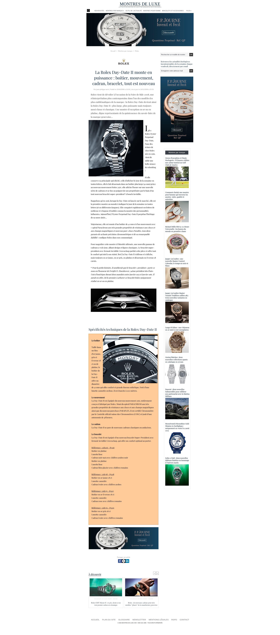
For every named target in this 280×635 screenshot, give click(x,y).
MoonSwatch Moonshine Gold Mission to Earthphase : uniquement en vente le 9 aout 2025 (177, 427)
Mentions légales (159, 620)
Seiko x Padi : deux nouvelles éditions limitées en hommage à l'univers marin (177, 460)
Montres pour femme (152, 11)
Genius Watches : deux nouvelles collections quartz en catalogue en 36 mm (176, 359)
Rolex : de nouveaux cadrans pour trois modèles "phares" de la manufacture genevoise (141, 604)
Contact (184, 620)
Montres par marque (125, 51)
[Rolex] (124, 61)
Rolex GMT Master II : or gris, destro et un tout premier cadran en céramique (106, 604)
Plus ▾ (188, 11)
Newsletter (139, 620)
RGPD (174, 620)
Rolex (137, 51)
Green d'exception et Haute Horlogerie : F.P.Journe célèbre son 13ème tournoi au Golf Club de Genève (177, 161)
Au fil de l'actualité (134, 11)
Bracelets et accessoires (173, 11)
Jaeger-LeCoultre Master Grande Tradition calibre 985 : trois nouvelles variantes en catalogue (177, 296)
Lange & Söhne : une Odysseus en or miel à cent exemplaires (177, 328)
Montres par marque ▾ (115, 11)
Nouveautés (99, 11)
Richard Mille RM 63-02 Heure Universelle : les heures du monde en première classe (177, 229)
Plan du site (109, 620)
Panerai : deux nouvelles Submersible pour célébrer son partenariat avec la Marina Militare (177, 392)
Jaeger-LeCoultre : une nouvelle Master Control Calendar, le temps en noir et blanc (176, 262)
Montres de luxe (140, 4)
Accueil (113, 51)
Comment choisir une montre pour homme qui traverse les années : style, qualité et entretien (177, 195)
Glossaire (124, 620)
